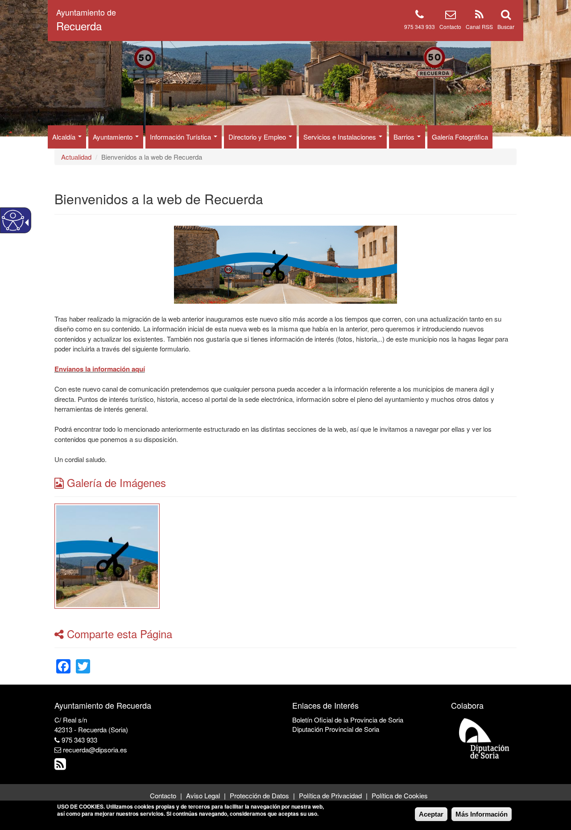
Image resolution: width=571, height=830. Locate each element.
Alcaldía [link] (64, 136)
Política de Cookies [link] (400, 795)
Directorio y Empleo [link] (258, 136)
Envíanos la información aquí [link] (99, 369)
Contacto (450, 26)
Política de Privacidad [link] (330, 795)
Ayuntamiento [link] (113, 136)
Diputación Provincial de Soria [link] (335, 729)
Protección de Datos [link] (259, 795)
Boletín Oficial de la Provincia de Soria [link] (347, 719)
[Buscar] (506, 16)
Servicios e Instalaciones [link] (340, 136)
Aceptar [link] (431, 814)
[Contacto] (450, 16)
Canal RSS (479, 26)
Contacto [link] (163, 795)
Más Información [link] (481, 814)
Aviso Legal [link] (203, 795)
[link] (107, 555)
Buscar (505, 26)
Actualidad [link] (76, 156)
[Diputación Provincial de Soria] (484, 738)
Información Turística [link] (181, 136)
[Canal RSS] (479, 16)
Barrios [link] (404, 136)
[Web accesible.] (12, 220)
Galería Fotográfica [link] (460, 136)
